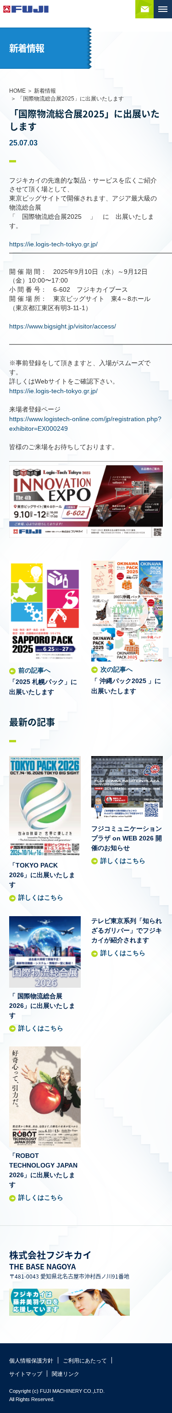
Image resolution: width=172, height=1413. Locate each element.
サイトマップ (25, 1374)
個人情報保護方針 (31, 1360)
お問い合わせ (144, 9)
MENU (163, 9)
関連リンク (65, 1374)
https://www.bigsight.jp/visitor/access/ (62, 326)
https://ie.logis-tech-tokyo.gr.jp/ (53, 244)
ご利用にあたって (85, 1360)
